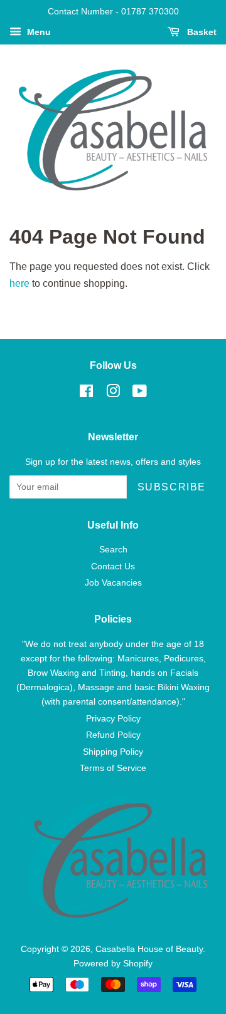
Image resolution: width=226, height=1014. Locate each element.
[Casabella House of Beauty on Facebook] (86, 393)
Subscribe (171, 487)
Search (113, 549)
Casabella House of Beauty (149, 949)
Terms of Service (113, 768)
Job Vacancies (113, 582)
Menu (37, 32)
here (19, 283)
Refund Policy (113, 735)
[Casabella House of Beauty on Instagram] (113, 393)
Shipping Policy (113, 752)
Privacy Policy (113, 718)
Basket (201, 32)
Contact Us (113, 566)
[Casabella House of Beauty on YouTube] (139, 393)
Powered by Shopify (113, 963)
